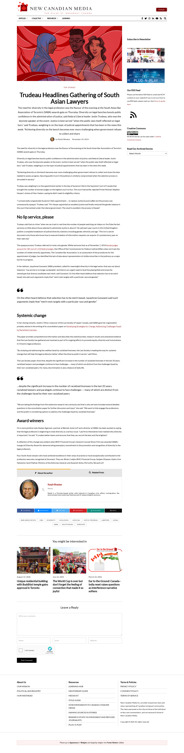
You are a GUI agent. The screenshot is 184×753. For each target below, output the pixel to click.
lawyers (105, 520)
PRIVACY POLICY (128, 686)
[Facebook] (142, 18)
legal (115, 520)
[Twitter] (145, 18)
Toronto (81, 524)
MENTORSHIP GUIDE (78, 691)
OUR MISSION (23, 686)
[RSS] (160, 18)
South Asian (67, 524)
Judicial (76, 520)
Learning (66, 18)
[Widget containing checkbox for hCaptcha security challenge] (36, 650)
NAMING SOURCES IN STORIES (83, 712)
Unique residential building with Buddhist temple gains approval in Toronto (32, 584)
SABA (56, 524)
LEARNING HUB (76, 686)
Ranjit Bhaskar (64, 139)
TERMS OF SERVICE (129, 695)
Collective (36, 18)
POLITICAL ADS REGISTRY (29, 691)
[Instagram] (149, 18)
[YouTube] (157, 18)
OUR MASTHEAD (25, 695)
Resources (51, 18)
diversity (51, 520)
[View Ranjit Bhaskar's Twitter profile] (43, 489)
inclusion (64, 520)
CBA (41, 520)
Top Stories (69, 87)
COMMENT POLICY (129, 691)
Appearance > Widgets (78, 743)
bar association (28, 520)
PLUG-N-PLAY (75, 725)
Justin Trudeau (91, 520)
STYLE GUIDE (75, 700)
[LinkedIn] (153, 18)
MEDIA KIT (74, 695)
